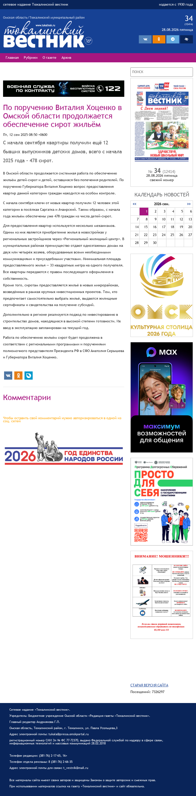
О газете (49, 57)
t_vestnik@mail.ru (75, 768)
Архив (66, 57)
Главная (12, 57)
